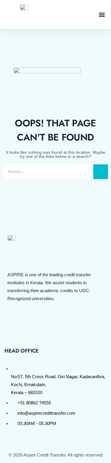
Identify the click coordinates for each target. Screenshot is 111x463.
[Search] (100, 171)
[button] (102, 14)
